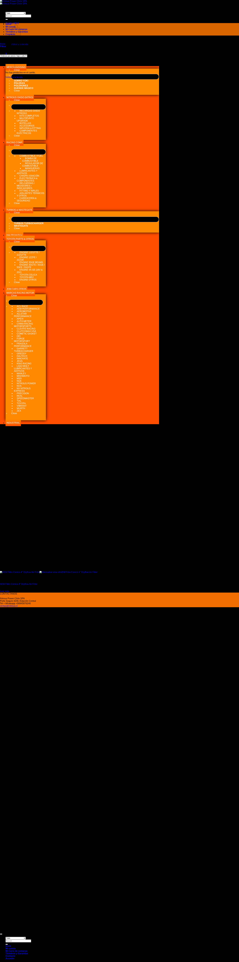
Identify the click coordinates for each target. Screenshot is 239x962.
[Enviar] (7, 19)
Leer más (4, 591)
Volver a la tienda (14, 77)
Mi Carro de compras (16, 951)
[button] (12, 23)
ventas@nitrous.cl (9, 606)
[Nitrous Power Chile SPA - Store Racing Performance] (13, 2)
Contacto (10, 34)
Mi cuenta (11, 27)
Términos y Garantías (17, 953)
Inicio (8, 24)
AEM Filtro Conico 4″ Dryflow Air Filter (18, 584)
